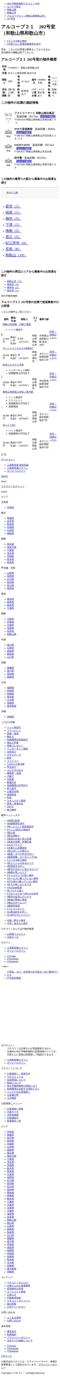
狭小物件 (11, 810)
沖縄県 (10, 717)
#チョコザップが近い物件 (20, 875)
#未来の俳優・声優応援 (19, 842)
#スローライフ (14, 845)
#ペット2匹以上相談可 (18, 829)
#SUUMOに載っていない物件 (22, 881)
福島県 (10, 533)
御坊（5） (13, 218)
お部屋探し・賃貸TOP (18, 1073)
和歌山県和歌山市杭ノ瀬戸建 (18, 392)
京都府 (10, 625)
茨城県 (10, 556)
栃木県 (10, 559)
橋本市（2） (13, 287)
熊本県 (10, 697)
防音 (9, 797)
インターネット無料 (17, 749)
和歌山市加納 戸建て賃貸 (17, 324)
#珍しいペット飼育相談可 (20, 826)
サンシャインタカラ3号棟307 (18, 348)
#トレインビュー (15, 909)
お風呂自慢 (13, 791)
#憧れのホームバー (17, 903)
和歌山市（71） (15, 281)
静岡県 (10, 602)
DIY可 (10, 807)
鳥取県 (10, 654)
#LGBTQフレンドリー (18, 915)
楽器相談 (11, 794)
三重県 (10, 608)
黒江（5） (13, 237)
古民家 (10, 779)
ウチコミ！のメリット (12, 486)
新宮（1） (13, 206)
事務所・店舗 (14, 773)
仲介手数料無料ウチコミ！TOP (23, 3)
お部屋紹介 (13, 1118)
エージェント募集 (16, 1292)
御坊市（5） (13, 290)
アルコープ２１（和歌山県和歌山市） (27, 16)
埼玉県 (10, 553)
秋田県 (10, 524)
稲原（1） (13, 212)
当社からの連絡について (20, 1340)
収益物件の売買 (15, 1288)
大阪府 (10, 619)
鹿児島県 (11, 706)
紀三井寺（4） (17, 243)
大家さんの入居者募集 (18, 1285)
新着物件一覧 (14, 1121)
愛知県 (10, 599)
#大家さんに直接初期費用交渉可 (24, 44)
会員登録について (16, 1080)
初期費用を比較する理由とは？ (23, 1089)
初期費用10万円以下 (17, 785)
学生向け (11, 767)
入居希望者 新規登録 (18, 465)
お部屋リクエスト (16, 934)
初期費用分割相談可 (17, 739)
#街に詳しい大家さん (18, 851)
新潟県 (10, 582)
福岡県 (10, 688)
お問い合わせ (14, 1321)
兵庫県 (10, 622)
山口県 (10, 657)
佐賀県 (10, 691)
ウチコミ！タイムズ (17, 1282)
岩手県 (10, 521)
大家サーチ (13, 937)
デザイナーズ (14, 755)
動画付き (11, 782)
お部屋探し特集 (15, 1109)
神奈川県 (11, 547)
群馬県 (10, 562)
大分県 (10, 700)
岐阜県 (10, 605)
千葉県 (10, 550)
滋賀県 (10, 628)
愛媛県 (10, 668)
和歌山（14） (16, 255)
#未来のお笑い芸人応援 (19, 839)
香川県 (10, 671)
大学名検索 (13, 1115)
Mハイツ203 (9, 425)
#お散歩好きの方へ (17, 912)
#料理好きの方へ (15, 866)
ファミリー (13, 761)
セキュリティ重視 (16, 800)
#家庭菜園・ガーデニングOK (22, 857)
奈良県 (10, 631)
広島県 (10, 648)
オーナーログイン (16, 471)
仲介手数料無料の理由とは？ (22, 1086)
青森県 (10, 518)
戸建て (10, 776)
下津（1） (13, 224)
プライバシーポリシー (18, 1337)
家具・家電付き (15, 803)
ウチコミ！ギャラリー (18, 1301)
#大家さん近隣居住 (17, 848)
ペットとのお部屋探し (18, 1092)
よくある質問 (14, 1317)
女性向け (11, 752)
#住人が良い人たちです (19, 884)
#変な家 (11, 832)
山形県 (10, 530)
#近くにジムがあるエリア (20, 863)
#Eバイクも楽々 (15, 890)
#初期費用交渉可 (15, 823)
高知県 (10, 674)
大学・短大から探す (17, 923)
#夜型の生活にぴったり (19, 896)
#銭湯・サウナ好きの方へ (20, 854)
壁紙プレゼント (15, 746)
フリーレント (14, 730)
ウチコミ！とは (15, 1077)
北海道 (10, 507)
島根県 (10, 651)
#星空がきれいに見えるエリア (22, 869)
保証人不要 (13, 743)
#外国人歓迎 (13, 820)
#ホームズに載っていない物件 (22, 878)
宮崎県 (10, 703)
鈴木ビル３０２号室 (13, 365)
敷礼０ (10, 736)
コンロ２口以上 (15, 770)
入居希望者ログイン (17, 468)
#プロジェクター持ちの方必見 (22, 893)
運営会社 (11, 1331)
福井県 (10, 588)
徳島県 (10, 677)
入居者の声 (13, 1095)
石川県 (10, 579)
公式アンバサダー (16, 1307)
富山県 (10, 585)
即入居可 (11, 788)
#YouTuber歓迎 (14, 887)
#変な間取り (13, 836)
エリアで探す (14, 7)
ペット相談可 (14, 727)
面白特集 (11, 1304)
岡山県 (10, 645)
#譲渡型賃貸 (13, 906)
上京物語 (11, 1098)
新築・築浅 (13, 733)
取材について (14, 1083)
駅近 (9, 758)
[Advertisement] (30, 1012)
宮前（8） (13, 249)
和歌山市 (11, 13)
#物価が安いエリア (17, 872)
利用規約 (11, 1334)
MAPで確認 (48, 116)
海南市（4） (13, 284)
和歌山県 (11, 10)
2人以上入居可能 (15, 764)
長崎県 (10, 694)
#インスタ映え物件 (17, 41)
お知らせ (11, 1295)
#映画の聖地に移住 (17, 900)
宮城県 (10, 527)
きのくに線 (12, 192)
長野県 (10, 576)
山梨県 (10, 573)
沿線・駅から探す (16, 920)
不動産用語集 (14, 1298)
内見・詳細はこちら (53, 334)
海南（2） (13, 231)
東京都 (10, 544)
